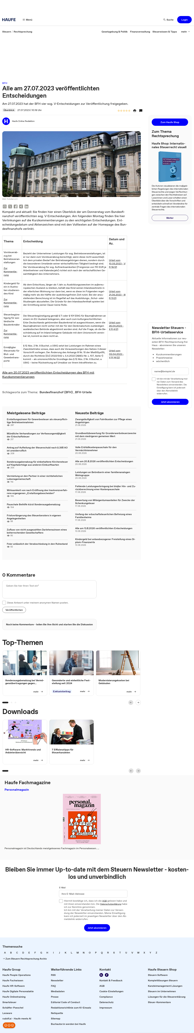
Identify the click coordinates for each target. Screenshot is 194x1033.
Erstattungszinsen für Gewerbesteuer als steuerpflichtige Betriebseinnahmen (37, 421)
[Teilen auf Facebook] (15, 207)
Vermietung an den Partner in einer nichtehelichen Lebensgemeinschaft (35, 477)
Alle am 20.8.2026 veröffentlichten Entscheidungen (104, 461)
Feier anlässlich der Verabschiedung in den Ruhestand (37, 543)
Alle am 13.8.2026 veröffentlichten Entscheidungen (103, 528)
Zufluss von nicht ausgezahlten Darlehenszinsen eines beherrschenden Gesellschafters (37, 531)
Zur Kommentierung (10, 272)
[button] (184, 19)
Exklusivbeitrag (61, 691)
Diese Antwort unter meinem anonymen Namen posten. (37, 602)
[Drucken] (134, 110)
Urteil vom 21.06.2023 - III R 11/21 (117, 295)
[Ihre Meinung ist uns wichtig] (9, 1025)
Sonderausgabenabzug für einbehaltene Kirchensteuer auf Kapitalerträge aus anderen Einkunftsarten (37, 463)
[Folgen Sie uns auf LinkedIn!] (101, 975)
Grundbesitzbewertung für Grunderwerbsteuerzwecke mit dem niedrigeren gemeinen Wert (105, 435)
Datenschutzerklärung (110, 904)
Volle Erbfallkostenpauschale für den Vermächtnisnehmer (96, 449)
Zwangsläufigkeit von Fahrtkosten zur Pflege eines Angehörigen (103, 421)
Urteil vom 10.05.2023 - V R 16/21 (117, 264)
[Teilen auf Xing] (21, 207)
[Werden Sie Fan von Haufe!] (107, 975)
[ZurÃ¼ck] (130, 702)
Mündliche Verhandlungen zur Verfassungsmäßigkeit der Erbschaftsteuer (36, 435)
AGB (104, 901)
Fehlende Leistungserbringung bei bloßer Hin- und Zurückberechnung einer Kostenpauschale (105, 488)
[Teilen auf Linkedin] (26, 207)
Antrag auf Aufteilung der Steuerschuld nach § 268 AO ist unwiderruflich (37, 449)
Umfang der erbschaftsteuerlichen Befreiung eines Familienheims (103, 516)
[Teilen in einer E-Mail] (4, 207)
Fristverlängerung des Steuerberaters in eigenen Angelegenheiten (34, 517)
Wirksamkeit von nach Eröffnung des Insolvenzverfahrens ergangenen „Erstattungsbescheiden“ (37, 492)
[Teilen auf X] (10, 207)
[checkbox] (4, 602)
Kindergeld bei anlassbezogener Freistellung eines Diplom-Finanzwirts (105, 541)
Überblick (8, 110)
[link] (6, 31)
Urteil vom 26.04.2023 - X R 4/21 (116, 326)
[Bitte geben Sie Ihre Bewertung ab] (129, 111)
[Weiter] (138, 702)
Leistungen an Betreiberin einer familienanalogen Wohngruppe (102, 474)
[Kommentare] (140, 110)
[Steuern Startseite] (9, 19)
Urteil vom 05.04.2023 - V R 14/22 (116, 354)
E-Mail (62, 887)
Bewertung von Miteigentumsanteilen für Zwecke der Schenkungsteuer (105, 502)
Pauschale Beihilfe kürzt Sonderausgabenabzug (33, 504)
